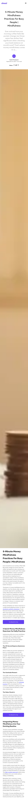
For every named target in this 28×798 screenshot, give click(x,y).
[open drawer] (25, 3)
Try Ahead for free (13, 622)
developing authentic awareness (11, 609)
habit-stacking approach (11, 772)
